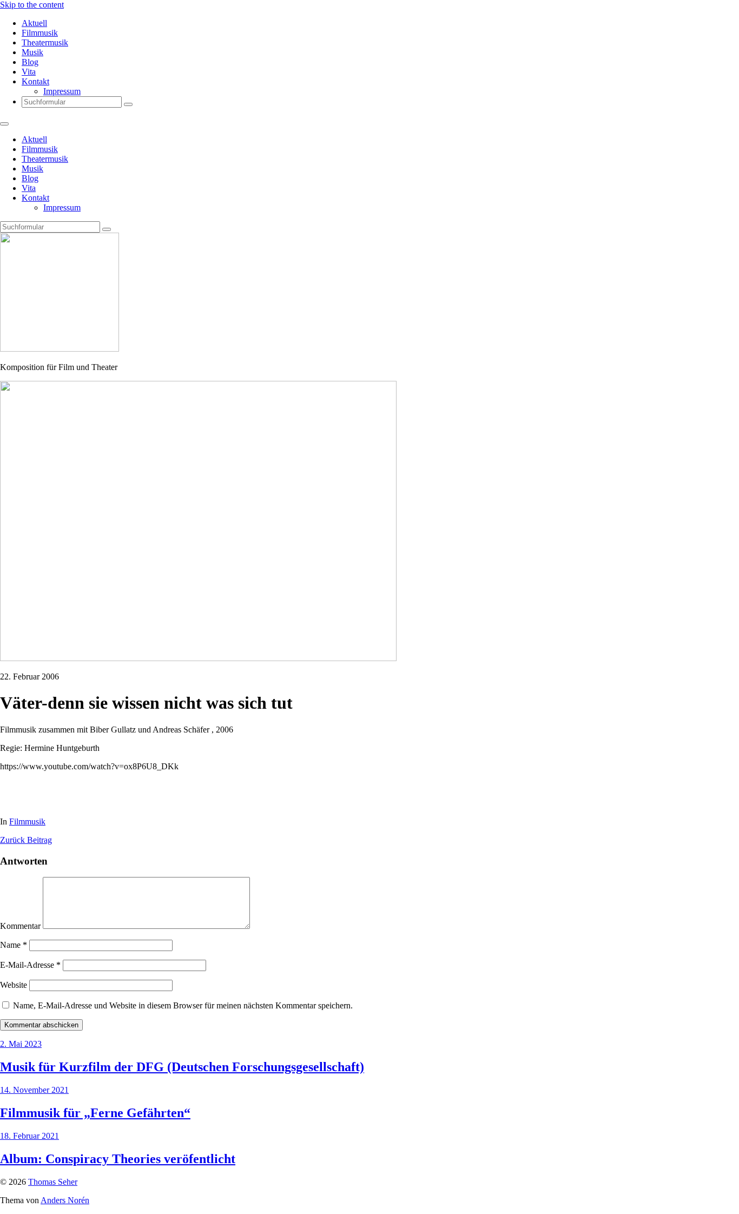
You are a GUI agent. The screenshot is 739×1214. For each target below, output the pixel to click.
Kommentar (20, 926)
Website (13, 984)
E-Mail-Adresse (30, 964)
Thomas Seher (52, 1181)
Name (13, 944)
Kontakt (35, 81)
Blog (30, 62)
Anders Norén (65, 1200)
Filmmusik (40, 32)
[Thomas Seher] (59, 348)
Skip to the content (32, 4)
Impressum (62, 91)
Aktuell (34, 23)
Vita (29, 71)
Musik (32, 52)
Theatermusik (45, 42)
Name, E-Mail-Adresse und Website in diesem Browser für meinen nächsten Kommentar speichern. (183, 1005)
